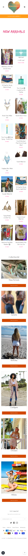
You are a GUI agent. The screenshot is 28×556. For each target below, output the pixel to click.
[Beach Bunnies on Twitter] (11, 523)
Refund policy (22, 527)
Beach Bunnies (11, 538)
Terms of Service (15, 527)
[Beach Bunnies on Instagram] (17, 523)
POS (15, 538)
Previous (2, 31)
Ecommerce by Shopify (22, 538)
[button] (3, 553)
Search (4, 527)
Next (26, 31)
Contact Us (9, 527)
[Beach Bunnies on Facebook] (14, 523)
